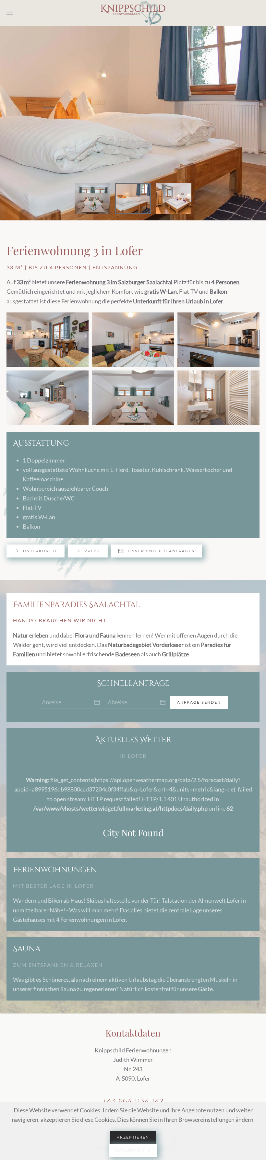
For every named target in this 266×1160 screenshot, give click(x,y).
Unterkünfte (40, 551)
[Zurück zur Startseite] (133, 13)
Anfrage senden (199, 702)
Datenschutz (133, 1150)
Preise (92, 551)
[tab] (92, 198)
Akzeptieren (133, 1137)
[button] (9, 13)
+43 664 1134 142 (133, 1101)
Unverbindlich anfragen (161, 551)
